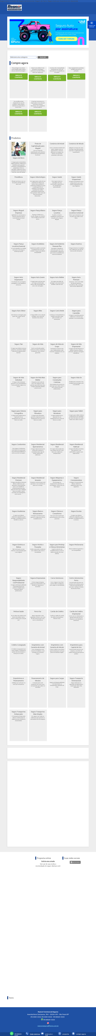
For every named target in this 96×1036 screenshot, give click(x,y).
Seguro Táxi (19, 344)
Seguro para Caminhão (76, 312)
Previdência (19, 177)
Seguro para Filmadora (38, 412)
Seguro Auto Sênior (18, 311)
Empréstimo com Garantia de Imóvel (38, 646)
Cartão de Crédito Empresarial (76, 613)
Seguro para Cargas (57, 678)
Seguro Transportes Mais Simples (38, 713)
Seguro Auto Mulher (57, 277)
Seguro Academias (18, 511)
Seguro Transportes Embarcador (18, 713)
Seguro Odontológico (37, 177)
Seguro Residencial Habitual (76, 445)
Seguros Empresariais (37, 578)
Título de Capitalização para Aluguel (37, 146)
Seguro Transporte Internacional (76, 679)
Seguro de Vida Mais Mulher (38, 379)
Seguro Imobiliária (38, 244)
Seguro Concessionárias (76, 479)
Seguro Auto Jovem (38, 277)
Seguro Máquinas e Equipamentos (57, 479)
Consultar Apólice (91, 26)
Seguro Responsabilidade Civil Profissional (19, 580)
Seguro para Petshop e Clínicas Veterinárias (57, 546)
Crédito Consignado (19, 645)
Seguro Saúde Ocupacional (76, 178)
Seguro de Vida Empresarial (76, 345)
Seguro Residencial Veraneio (37, 479)
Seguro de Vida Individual (18, 379)
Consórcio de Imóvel (57, 144)
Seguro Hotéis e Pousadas (37, 546)
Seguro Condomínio (19, 444)
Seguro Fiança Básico (37, 210)
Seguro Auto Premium (76, 278)
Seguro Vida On (76, 377)
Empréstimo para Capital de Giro (76, 646)
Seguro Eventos (76, 244)
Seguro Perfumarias (76, 545)
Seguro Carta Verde (57, 311)
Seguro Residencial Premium (18, 479)
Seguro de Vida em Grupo (57, 345)
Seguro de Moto (18, 158)
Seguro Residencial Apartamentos (37, 445)
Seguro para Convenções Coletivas (57, 380)
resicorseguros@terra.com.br (48, 1026)
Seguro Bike (38, 311)
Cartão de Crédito (57, 611)
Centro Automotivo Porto (76, 579)
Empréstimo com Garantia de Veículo (57, 646)
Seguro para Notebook (57, 412)
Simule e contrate (18, 76)
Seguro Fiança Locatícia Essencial (18, 245)
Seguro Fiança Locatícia (57, 212)
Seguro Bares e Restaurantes (38, 512)
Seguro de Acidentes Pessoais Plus (57, 245)
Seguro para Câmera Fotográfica (18, 412)
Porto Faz (37, 611)
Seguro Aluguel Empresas (18, 212)
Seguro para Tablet (76, 411)
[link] (75, 862)
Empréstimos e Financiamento (18, 679)
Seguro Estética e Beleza (18, 546)
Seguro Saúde (57, 177)
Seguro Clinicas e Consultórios (57, 512)
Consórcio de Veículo (76, 144)
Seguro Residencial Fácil (57, 445)
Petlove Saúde (19, 611)
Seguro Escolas (76, 511)
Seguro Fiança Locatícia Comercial (76, 212)
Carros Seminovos (57, 578)
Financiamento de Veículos (38, 679)
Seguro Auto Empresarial (18, 278)
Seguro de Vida (38, 344)
